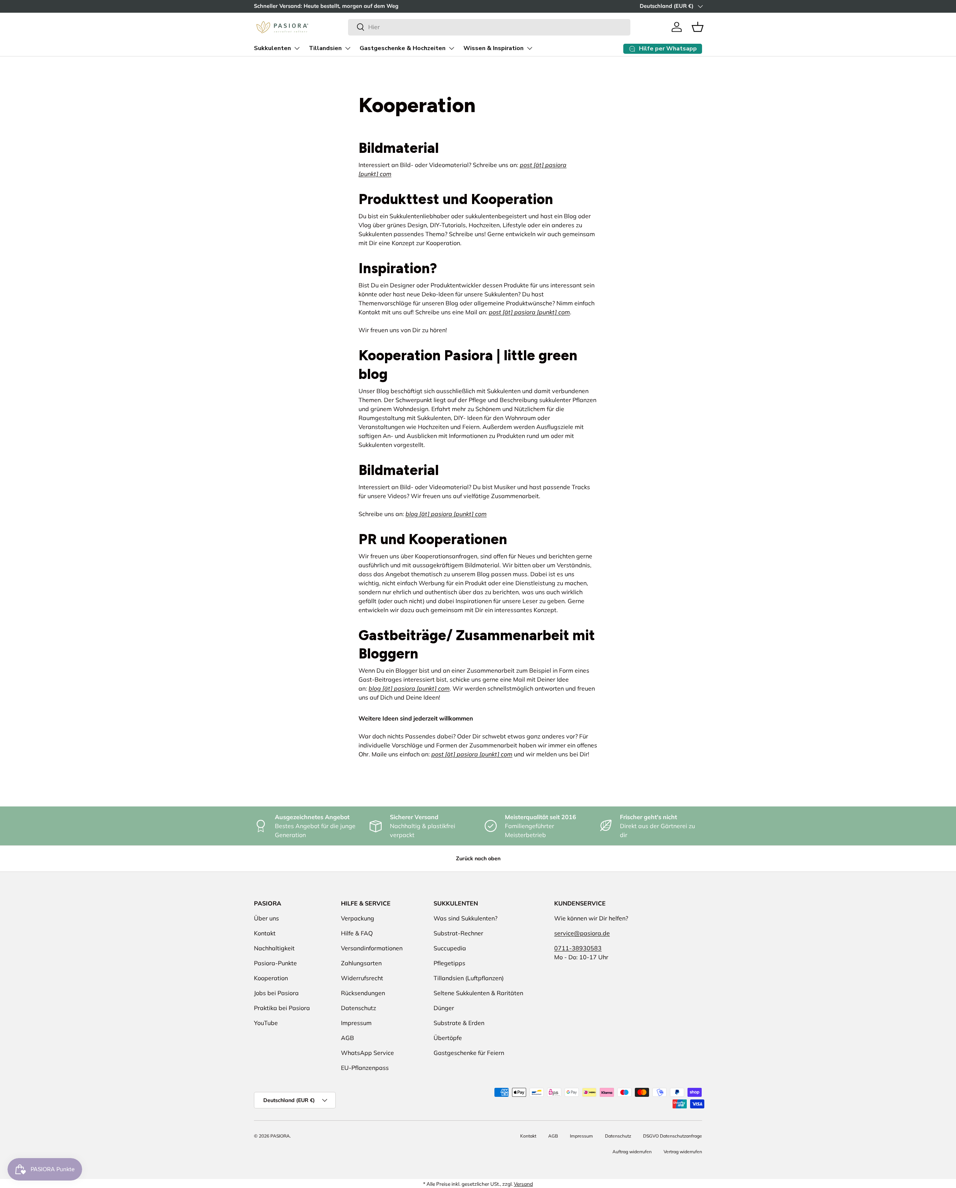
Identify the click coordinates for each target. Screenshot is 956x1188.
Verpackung (357, 918)
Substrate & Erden (459, 1023)
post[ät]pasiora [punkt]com (529, 312)
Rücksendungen (363, 993)
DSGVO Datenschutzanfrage (672, 1136)
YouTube (266, 1023)
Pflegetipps (449, 963)
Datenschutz (358, 1008)
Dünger (444, 1008)
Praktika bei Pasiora (282, 1008)
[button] (697, 27)
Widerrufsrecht (362, 978)
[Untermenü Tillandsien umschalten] (347, 48)
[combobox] (489, 27)
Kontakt (265, 933)
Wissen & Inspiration (493, 48)
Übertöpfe (448, 1038)
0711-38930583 (578, 948)
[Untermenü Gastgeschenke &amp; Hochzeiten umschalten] (451, 48)
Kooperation (271, 978)
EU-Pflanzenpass (365, 1067)
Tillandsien (325, 48)
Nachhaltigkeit (274, 948)
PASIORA (280, 1136)
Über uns (266, 918)
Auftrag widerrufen (632, 1151)
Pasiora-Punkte (275, 963)
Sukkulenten (272, 48)
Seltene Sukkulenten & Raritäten (478, 993)
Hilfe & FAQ (357, 933)
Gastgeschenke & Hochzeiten (403, 48)
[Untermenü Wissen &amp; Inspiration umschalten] (529, 48)
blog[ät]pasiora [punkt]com (446, 514)
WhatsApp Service (367, 1052)
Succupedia (450, 948)
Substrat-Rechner (458, 933)
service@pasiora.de (582, 933)
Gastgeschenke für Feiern (469, 1052)
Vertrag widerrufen (683, 1151)
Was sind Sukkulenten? (465, 918)
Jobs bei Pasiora (276, 993)
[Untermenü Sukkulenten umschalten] (296, 48)
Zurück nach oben (478, 858)
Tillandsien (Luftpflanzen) (469, 978)
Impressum (356, 1023)
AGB (347, 1038)
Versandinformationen (372, 948)
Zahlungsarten (361, 963)
